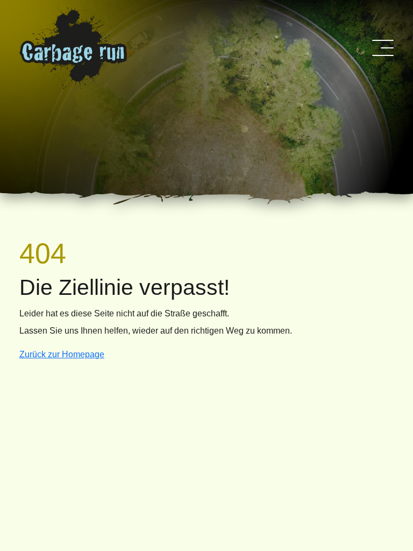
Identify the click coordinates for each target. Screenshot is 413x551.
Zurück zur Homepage (61, 354)
